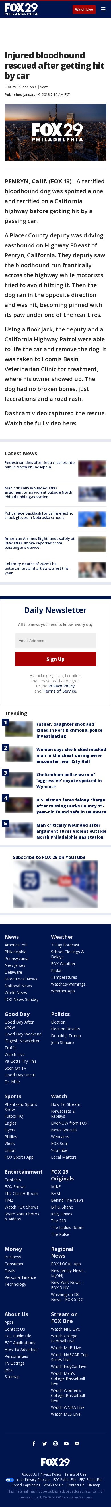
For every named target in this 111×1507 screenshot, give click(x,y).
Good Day (17, 1014)
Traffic (11, 1047)
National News (18, 985)
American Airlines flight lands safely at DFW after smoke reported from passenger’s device (40, 543)
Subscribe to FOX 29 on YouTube (49, 857)
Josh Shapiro (62, 1042)
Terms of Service (59, 691)
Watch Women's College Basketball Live (68, 1395)
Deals (10, 1270)
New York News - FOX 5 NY (67, 1285)
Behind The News (67, 1200)
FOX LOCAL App (66, 1263)
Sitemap (12, 1376)
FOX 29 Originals (62, 1175)
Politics (60, 1014)
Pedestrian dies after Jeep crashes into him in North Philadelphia (40, 465)
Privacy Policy (61, 686)
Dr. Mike (12, 1081)
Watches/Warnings (68, 984)
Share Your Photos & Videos (22, 1216)
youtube (66, 1443)
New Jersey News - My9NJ (68, 1273)
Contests (13, 1179)
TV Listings (14, 1363)
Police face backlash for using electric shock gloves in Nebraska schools (39, 515)
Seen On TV (15, 1068)
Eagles (11, 1123)
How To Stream (65, 1104)
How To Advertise (21, 1349)
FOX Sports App (19, 1157)
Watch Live (84, 10)
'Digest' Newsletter (22, 1040)
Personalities (16, 1356)
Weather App (63, 991)
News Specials (64, 1130)
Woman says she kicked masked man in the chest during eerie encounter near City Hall (71, 755)
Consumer (14, 1263)
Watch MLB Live (66, 1347)
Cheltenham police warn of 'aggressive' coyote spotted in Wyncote (69, 780)
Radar (56, 970)
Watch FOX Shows (21, 1207)
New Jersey (15, 965)
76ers (10, 1143)
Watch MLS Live (66, 1414)
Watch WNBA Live (68, 1407)
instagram (55, 1443)
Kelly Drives (61, 1213)
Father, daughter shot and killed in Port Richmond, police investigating (69, 730)
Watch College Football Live (64, 1338)
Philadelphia (15, 951)
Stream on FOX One (64, 1317)
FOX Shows (15, 1186)
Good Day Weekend (23, 1034)
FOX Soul (59, 1143)
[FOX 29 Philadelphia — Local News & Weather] (21, 9)
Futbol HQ (14, 1116)
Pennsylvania (16, 958)
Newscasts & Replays (63, 1113)
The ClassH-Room (21, 1193)
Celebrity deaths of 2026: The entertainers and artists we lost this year (37, 568)
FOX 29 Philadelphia (21, 87)
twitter (44, 1443)
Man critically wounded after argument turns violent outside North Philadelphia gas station (38, 492)
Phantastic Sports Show (21, 1107)
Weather (62, 936)
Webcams (60, 1136)
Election (58, 1022)
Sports (13, 1096)
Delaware (13, 972)
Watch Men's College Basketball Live (68, 1378)
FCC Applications (20, 1342)
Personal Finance (20, 1277)
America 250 (16, 945)
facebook (33, 1443)
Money (13, 1248)
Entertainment (24, 1171)
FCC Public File (18, 1335)
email (77, 1443)
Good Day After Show (19, 1024)
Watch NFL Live (65, 1329)
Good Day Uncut (20, 1074)
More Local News (21, 979)
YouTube (59, 1150)
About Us (16, 1314)
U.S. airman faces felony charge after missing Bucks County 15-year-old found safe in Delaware (71, 805)
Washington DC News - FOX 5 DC (67, 1297)
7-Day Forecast (65, 945)
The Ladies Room (67, 1227)
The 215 (58, 1220)
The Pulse (60, 1234)
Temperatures (64, 977)
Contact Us (15, 1329)
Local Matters (64, 1157)
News (44, 87)
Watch (59, 1096)
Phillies (11, 1136)
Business (13, 1257)
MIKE (56, 1186)
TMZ (9, 1200)
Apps (9, 1322)
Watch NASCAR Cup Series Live (69, 1357)
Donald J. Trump (66, 1035)
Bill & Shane (62, 1207)
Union (10, 1150)
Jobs (9, 1370)
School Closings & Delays (67, 954)
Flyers (10, 1130)
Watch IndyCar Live (68, 1366)
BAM (55, 1193)
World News (16, 992)
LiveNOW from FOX (69, 1123)
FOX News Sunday (21, 999)
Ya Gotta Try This (21, 1061)
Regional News (62, 1252)
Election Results (65, 1029)
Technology (15, 1284)
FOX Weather (63, 963)
